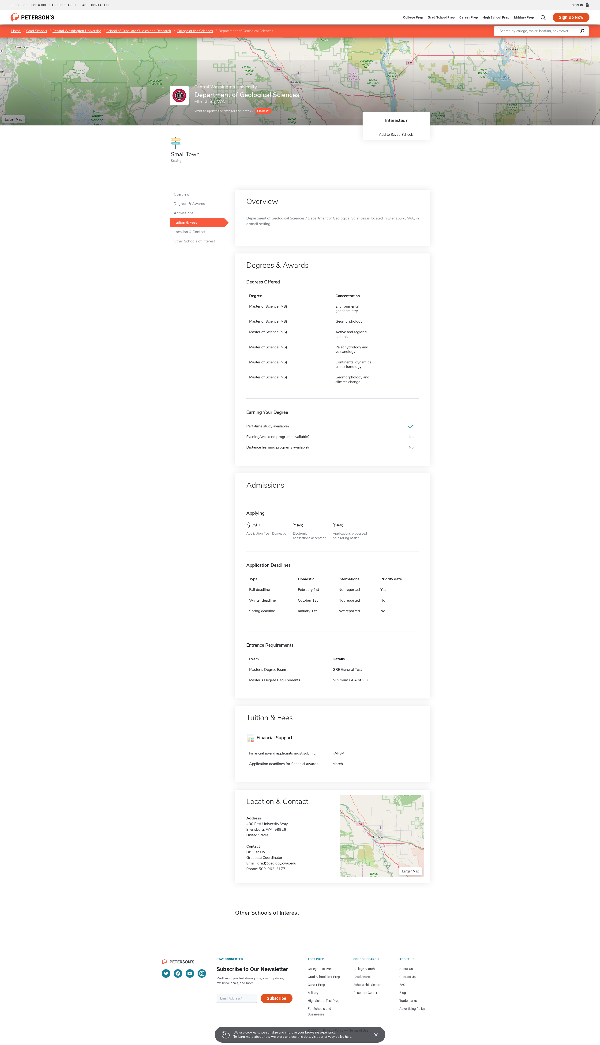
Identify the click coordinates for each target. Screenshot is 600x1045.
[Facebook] (178, 973)
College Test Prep (320, 969)
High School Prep (496, 17)
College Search (364, 969)
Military (313, 993)
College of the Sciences (195, 31)
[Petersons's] (32, 17)
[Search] (543, 17)
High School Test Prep (323, 1001)
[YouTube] (190, 973)
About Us (406, 969)
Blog (15, 5)
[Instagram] (202, 973)
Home (16, 31)
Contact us (100, 5)
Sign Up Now (571, 17)
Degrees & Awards (189, 203)
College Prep (413, 17)
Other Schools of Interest (194, 241)
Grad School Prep (441, 17)
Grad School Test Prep (324, 977)
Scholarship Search (367, 985)
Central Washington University (76, 31)
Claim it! (263, 111)
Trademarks (408, 1001)
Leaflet (545, 40)
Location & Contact (189, 231)
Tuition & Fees (185, 222)
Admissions (184, 213)
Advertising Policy (412, 1009)
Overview (181, 194)
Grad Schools (36, 31)
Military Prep (524, 17)
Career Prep (468, 17)
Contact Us (407, 977)
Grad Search (362, 977)
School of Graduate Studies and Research (138, 31)
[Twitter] (166, 973)
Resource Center (365, 993)
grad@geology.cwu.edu (276, 863)
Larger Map (13, 119)
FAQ (83, 5)
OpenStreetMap (568, 40)
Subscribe (276, 998)
